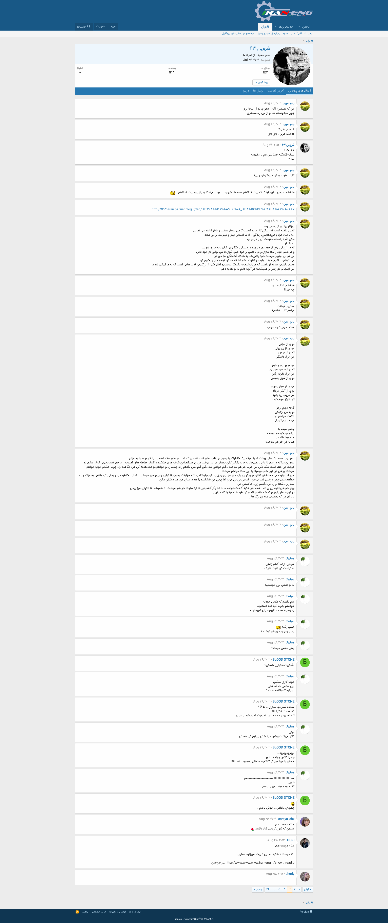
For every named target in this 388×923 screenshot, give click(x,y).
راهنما (84, 912)
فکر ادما (247, 55)
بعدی (259, 889)
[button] (299, 27)
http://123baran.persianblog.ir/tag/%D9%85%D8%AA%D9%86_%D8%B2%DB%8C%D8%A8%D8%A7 (223, 209)
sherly (290, 873)
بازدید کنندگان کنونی (302, 33)
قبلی (306, 889)
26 (267, 889)
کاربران (265, 26)
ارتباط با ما (134, 912)
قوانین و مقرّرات (117, 912)
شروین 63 (288, 145)
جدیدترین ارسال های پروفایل (272, 33)
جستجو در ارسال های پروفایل (238, 33)
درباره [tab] (245, 90)
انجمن (306, 26)
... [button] (274, 889)
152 (265, 72)
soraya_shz (286, 819)
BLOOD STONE (283, 659)
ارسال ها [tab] (258, 90)
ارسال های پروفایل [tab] (299, 90)
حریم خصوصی (98, 912)
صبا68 (290, 558)
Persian (304, 912)
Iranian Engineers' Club (194, 919)
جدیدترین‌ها (285, 26)
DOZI (290, 840)
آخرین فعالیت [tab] (276, 90)
